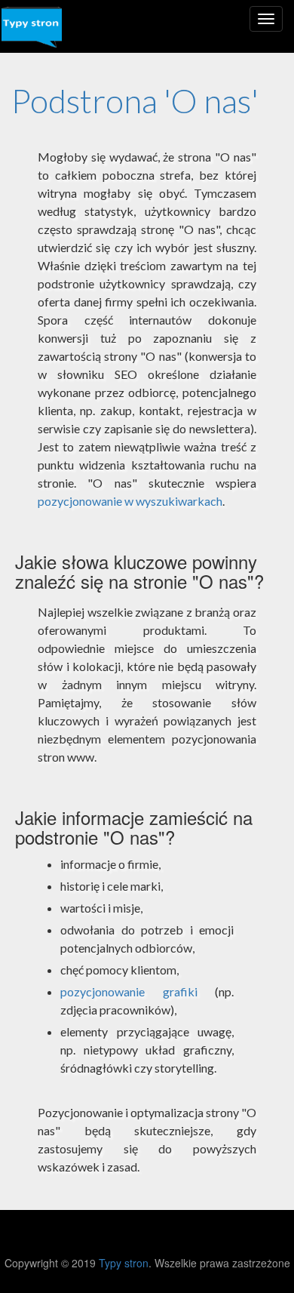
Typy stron (124, 1262)
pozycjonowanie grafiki (129, 991)
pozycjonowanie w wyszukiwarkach (130, 501)
